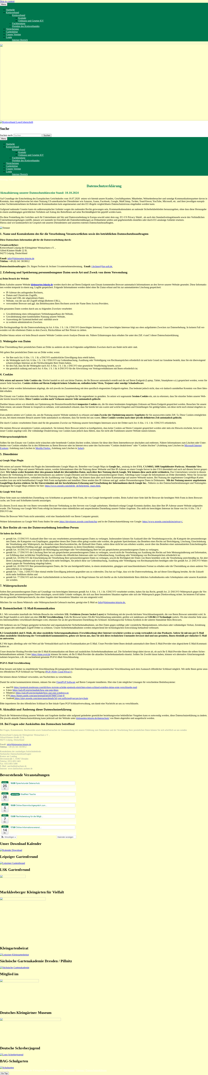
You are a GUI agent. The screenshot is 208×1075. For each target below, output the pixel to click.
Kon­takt (22, 18)
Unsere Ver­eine (13, 34)
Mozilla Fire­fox (42, 448)
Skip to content (7, 1)
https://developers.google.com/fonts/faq (78, 521)
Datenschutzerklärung (96, 1070)
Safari (80, 448)
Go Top (4, 1073)
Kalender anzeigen (66, 837)
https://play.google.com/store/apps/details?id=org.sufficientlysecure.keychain (51, 698)
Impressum (69, 1070)
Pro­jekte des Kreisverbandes (25, 26)
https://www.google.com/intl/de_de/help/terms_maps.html (72, 485)
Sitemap (80, 1070)
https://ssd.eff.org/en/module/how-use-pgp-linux (35, 690)
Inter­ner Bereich (20, 40)
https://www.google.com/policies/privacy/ (162, 521)
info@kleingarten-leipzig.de (20, 258)
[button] (8, 836)
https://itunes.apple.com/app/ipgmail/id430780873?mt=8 (37, 695)
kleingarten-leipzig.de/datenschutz (92, 718)
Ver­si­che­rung (12, 29)
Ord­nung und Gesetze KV (31, 20)
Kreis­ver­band (12, 12)
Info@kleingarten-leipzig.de (111, 602)
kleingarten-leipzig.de (42, 284)
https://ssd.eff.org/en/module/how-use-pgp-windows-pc (42, 693)
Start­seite (10, 9)
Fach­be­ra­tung (18, 23)
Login (9, 37)
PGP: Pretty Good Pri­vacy (58, 671)
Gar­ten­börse (12, 31)
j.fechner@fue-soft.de (101, 266)
